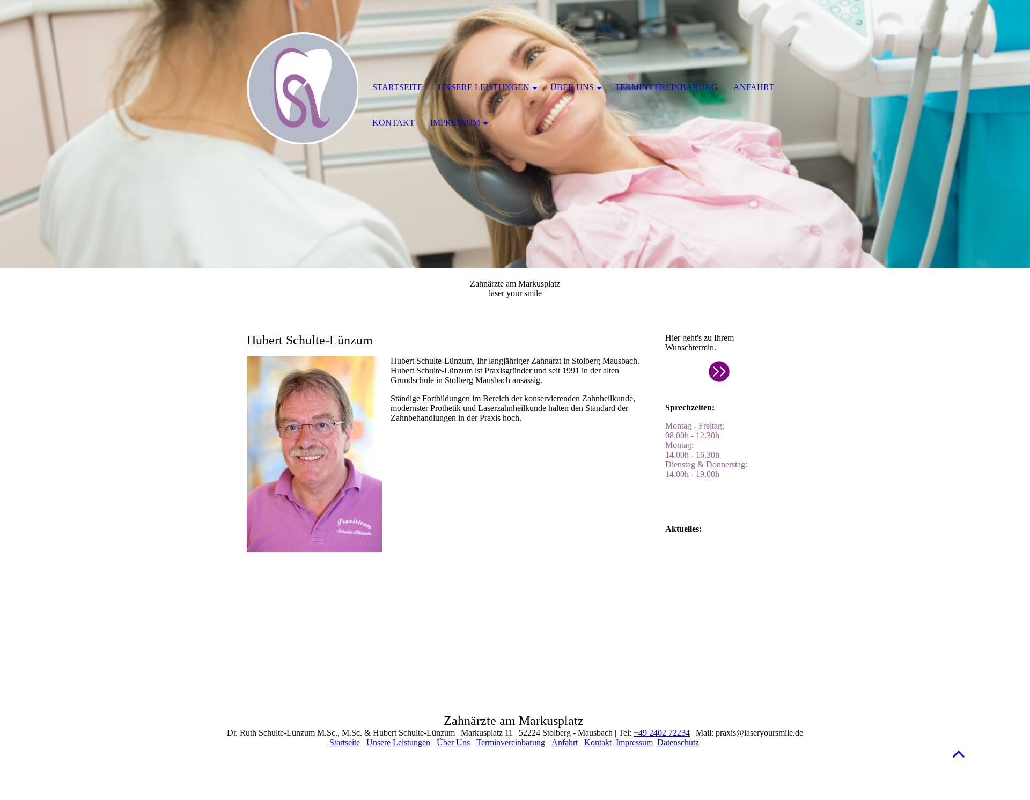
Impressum (634, 742)
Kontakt (598, 742)
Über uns (572, 87)
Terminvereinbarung (510, 742)
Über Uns (453, 742)
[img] (303, 88)
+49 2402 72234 (662, 732)
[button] (958, 753)
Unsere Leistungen (398, 742)
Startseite (344, 742)
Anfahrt (564, 742)
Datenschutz (678, 742)
